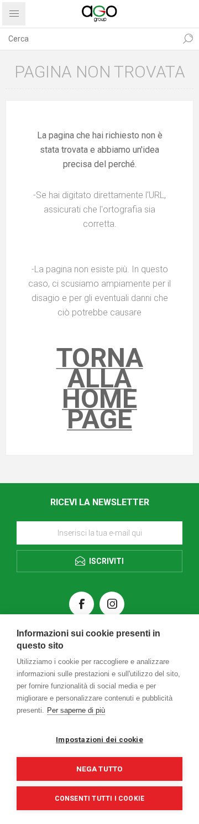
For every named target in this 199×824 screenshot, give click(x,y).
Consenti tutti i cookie (100, 798)
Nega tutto (99, 768)
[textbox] (88, 39)
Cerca (188, 39)
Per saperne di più (76, 710)
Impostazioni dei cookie (99, 739)
